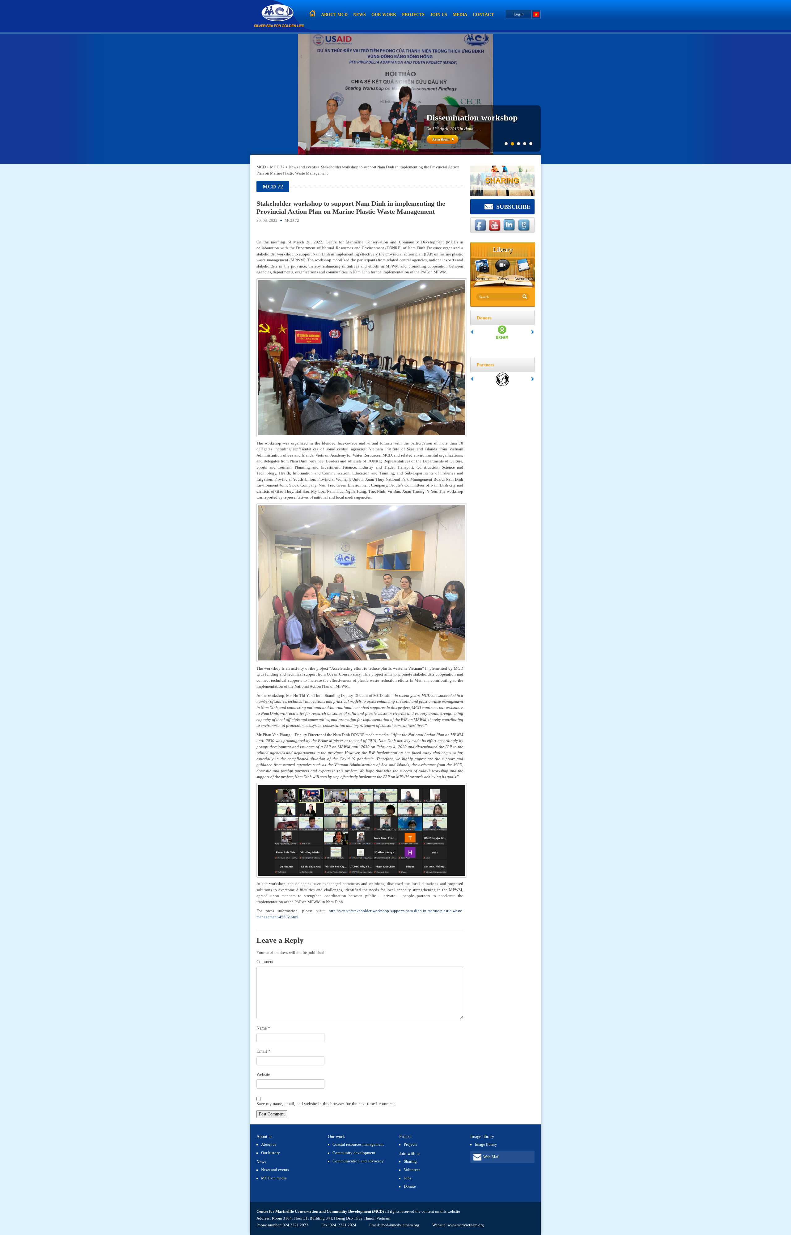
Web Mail (491, 1156)
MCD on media (274, 1178)
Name (263, 1028)
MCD (261, 167)
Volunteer (412, 1169)
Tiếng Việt (536, 14)
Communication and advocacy (358, 1161)
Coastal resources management (358, 1144)
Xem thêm (441, 139)
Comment (264, 961)
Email (263, 1051)
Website (263, 1074)
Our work (383, 14)
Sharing (410, 1161)
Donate (410, 1186)
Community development (353, 1152)
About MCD (334, 14)
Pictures (482, 278)
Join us (438, 14)
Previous (472, 332)
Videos (502, 278)
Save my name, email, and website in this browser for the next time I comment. (326, 1104)
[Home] (278, 16)
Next (532, 332)
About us (268, 1144)
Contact (483, 14)
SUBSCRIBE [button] (513, 207)
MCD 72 (277, 167)
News (359, 14)
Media (460, 14)
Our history (270, 1152)
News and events (303, 167)
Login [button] (519, 14)
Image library (486, 1144)
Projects (413, 14)
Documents (523, 278)
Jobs (407, 1178)
